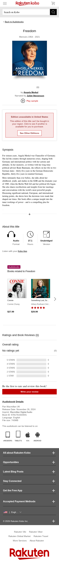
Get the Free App (12, 490)
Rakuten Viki (20, 532)
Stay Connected (12, 481)
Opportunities (11, 462)
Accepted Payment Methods (19, 501)
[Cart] (53, 3)
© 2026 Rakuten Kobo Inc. (15, 521)
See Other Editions (29, 133)
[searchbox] (29, 12)
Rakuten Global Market (19, 536)
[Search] (53, 12)
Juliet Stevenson (35, 95)
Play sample (32, 101)
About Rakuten (37, 540)
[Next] (55, 299)
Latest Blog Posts (13, 471)
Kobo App (22, 251)
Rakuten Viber (36, 532)
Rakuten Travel (41, 536)
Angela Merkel (31, 92)
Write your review (29, 391)
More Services (20, 540)
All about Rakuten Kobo (17, 452)
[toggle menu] (4, 3)
